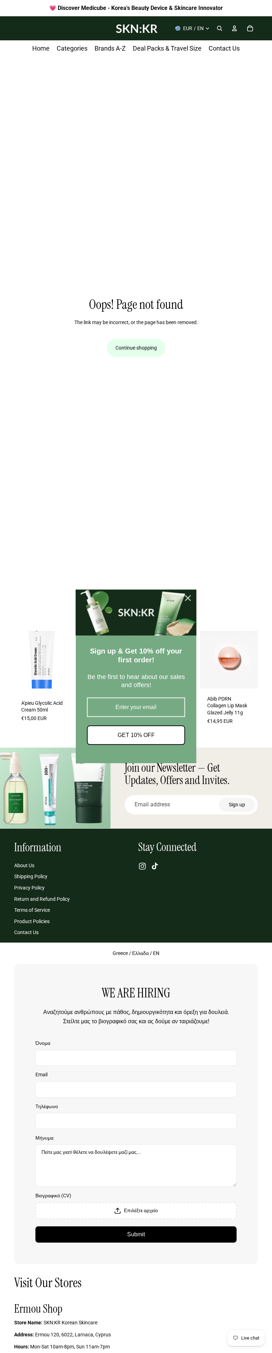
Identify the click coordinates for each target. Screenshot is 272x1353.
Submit (136, 1234)
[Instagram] (142, 866)
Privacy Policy (29, 888)
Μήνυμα (44, 1138)
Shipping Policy (30, 876)
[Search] (219, 28)
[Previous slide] (22, 659)
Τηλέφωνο (46, 1106)
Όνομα (42, 1043)
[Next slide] (64, 659)
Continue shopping (136, 348)
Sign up (237, 804)
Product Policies (32, 921)
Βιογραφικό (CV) (53, 1195)
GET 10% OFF (136, 735)
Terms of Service (32, 910)
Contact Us (26, 932)
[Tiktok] (155, 866)
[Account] (234, 28)
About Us (24, 865)
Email (41, 1074)
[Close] (188, 597)
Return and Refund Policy (42, 899)
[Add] (61, 680)
